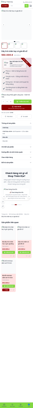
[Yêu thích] (11, 256)
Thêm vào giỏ (24, 101)
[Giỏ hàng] (30, 5)
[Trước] (4, 196)
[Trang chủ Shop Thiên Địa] (10, 2)
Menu (6, 6)
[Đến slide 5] (19, 204)
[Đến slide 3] (16, 204)
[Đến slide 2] (13, 204)
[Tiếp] (29, 196)
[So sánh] (13, 256)
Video (6, 290)
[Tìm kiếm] (27, 5)
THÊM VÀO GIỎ (9, 252)
